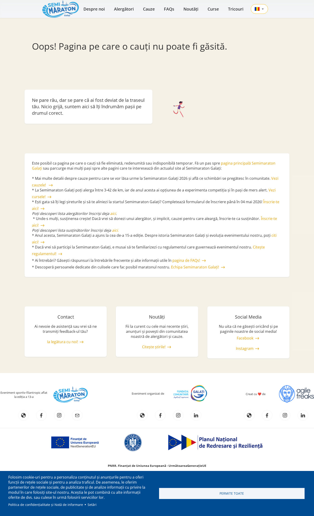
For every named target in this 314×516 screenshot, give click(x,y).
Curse (213, 9)
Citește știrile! (154, 346)
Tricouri (235, 9)
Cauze (149, 9)
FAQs (169, 9)
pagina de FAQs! (186, 260)
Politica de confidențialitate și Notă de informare (45, 504)
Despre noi (94, 9)
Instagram (245, 348)
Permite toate (232, 493)
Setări (92, 504)
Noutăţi (190, 9)
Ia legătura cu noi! (62, 341)
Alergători (124, 9)
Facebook (245, 338)
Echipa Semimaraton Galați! (195, 267)
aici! (35, 242)
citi (274, 235)
